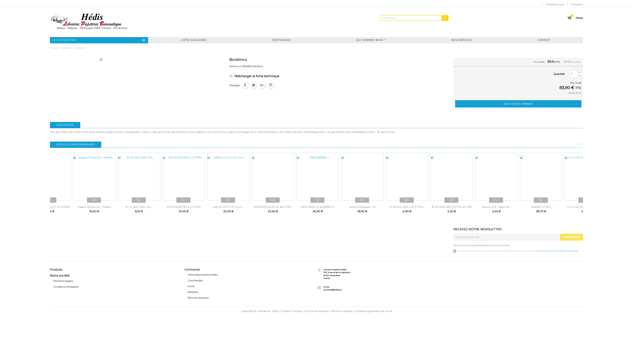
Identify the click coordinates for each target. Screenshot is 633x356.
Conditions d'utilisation (66, 286)
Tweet (253, 85)
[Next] (581, 144)
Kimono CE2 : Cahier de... (496, 207)
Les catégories (99, 40)
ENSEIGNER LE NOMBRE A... (318, 207)
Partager (245, 85)
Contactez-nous (555, 4)
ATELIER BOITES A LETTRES (184, 207)
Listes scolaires (194, 40)
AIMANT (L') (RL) (541, 207)
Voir (94, 199)
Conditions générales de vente (373, 311)
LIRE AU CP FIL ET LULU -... (228, 207)
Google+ (262, 85)
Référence (235, 66)
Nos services (462, 40)
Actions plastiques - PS (362, 207)
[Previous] (577, 144)
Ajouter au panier (518, 103)
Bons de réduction (198, 297)
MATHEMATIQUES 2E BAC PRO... (273, 207)
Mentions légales (63, 281)
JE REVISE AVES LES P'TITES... (407, 207)
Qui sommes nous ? (371, 40)
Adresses (193, 292)
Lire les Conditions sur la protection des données (556, 251)
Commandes (195, 280)
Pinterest (270, 85)
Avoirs (191, 286)
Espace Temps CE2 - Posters (94, 207)
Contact (544, 40)
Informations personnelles (203, 274)
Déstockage (281, 40)
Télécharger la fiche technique (256, 76)
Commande (192, 269)
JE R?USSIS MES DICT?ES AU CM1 (452, 207)
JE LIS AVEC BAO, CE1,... (139, 207)
